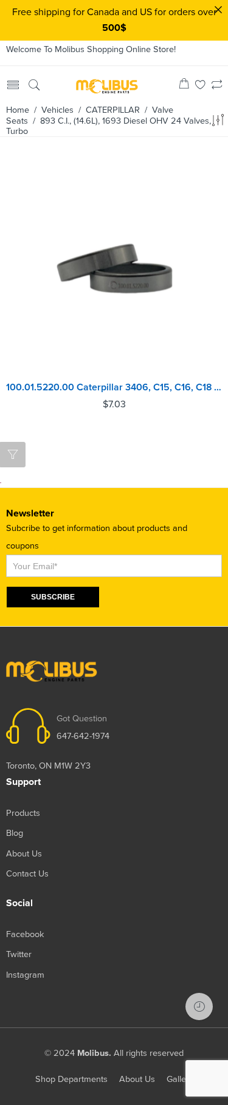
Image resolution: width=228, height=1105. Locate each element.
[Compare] (217, 86)
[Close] (218, 9)
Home (17, 110)
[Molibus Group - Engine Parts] (107, 85)
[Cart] (184, 86)
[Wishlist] (200, 86)
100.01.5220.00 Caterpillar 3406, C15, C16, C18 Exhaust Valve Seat (114, 387)
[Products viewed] (199, 1006)
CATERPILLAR (113, 110)
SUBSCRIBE (53, 597)
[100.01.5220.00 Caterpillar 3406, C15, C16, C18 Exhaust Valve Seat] (114, 267)
